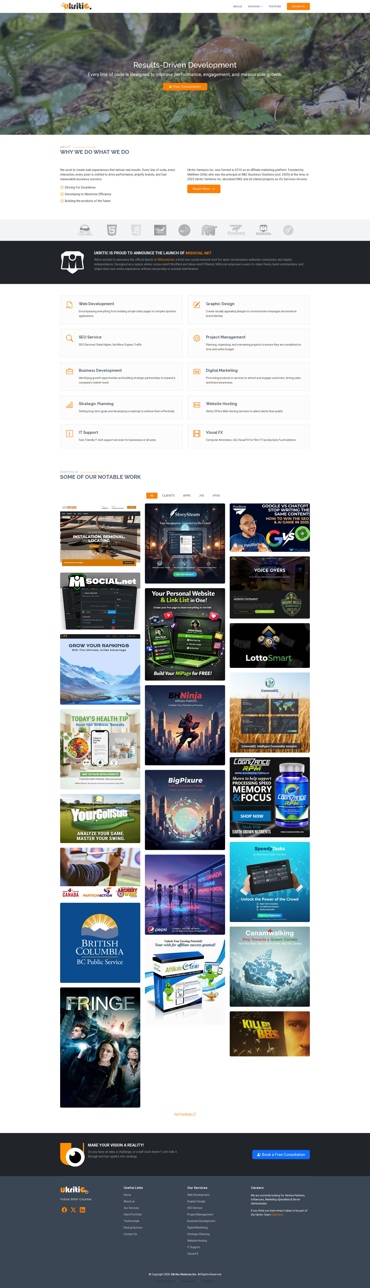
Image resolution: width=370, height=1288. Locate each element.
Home (127, 1194)
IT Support (88, 432)
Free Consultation (186, 86)
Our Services (131, 1208)
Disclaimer (207, 1281)
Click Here (277, 1214)
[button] (9, 74)
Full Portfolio (183, 1114)
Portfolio (275, 6)
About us (129, 1201)
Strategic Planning (96, 403)
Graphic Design (220, 303)
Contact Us (298, 6)
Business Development (100, 370)
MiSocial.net (198, 253)
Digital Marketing (222, 370)
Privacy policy (188, 1281)
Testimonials (131, 1221)
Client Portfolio (133, 1214)
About (237, 6)
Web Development (96, 303)
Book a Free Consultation (283, 1154)
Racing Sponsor (133, 1227)
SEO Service (90, 337)
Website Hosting (221, 403)
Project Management (226, 337)
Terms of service (166, 1281)
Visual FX (214, 432)
